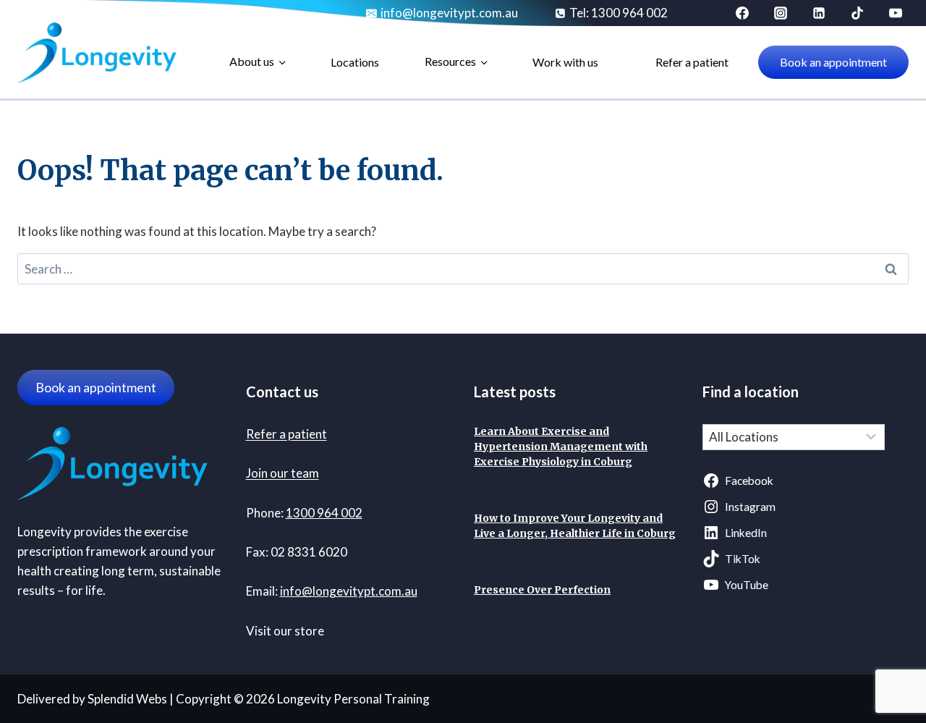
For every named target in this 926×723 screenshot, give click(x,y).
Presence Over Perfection (542, 589)
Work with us (565, 62)
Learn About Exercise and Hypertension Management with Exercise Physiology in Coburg (560, 446)
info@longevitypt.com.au (348, 591)
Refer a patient (692, 62)
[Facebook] (742, 13)
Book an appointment (833, 62)
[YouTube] (896, 13)
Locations (355, 62)
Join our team (282, 473)
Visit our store (285, 630)
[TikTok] (857, 13)
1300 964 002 (324, 512)
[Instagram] (781, 13)
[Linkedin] (819, 13)
